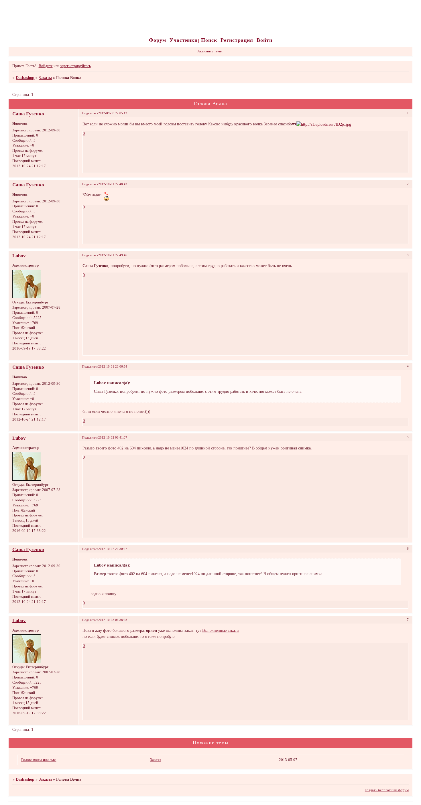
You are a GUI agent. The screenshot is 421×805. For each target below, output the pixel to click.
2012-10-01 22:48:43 (112, 184)
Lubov (19, 256)
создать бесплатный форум (387, 790)
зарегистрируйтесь (75, 66)
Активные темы (210, 51)
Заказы (45, 77)
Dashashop (25, 77)
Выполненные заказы (220, 630)
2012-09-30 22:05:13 (112, 113)
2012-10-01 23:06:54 (112, 366)
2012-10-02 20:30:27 (112, 549)
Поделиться (90, 113)
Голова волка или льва (38, 760)
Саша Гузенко (28, 114)
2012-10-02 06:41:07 (112, 437)
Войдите (46, 66)
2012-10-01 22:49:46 (112, 255)
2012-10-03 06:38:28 (112, 619)
